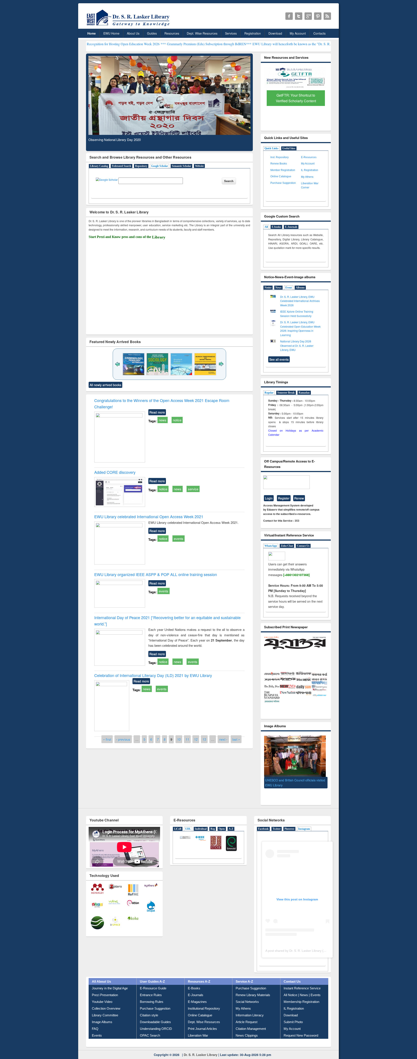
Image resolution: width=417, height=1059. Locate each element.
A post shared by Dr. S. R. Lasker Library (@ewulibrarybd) (305, 943)
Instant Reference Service (302, 980)
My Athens (307, 176)
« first (107, 739)
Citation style (149, 1007)
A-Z (231, 821)
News (278, 287)
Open (222, 821)
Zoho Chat (287, 545)
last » (236, 739)
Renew (299, 498)
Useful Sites (288, 148)
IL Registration (309, 170)
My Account (298, 33)
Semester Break (286, 392)
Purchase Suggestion (283, 182)
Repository (141, 166)
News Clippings (247, 1028)
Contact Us (303, 545)
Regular (269, 392)
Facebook (263, 821)
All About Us (101, 974)
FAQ (95, 1021)
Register (284, 498)
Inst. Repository (279, 157)
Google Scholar (159, 166)
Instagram (304, 821)
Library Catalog (99, 166)
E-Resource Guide (153, 980)
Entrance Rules (151, 987)
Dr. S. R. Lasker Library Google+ (308, 16)
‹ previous (123, 739)
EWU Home (111, 33)
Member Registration (282, 170)
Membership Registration (301, 994)
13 (204, 739)
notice (177, 420)
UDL (188, 821)
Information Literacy (250, 1007)
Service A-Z (244, 974)
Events (97, 1028)
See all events (279, 359)
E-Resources (308, 157)
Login (269, 498)
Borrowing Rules (151, 994)
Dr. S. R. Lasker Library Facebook (289, 16)
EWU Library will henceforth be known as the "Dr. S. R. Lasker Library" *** (259, 44)
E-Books (194, 980)
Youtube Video (102, 994)
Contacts (319, 33)
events (178, 538)
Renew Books (278, 163)
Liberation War (198, 1028)
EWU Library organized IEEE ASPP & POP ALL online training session (155, 574)
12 (196, 739)
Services (231, 33)
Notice (268, 287)
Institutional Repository (204, 1001)
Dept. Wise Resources (202, 33)
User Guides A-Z (152, 974)
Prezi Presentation (105, 987)
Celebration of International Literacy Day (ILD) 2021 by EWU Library (153, 675)
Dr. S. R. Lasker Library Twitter (298, 16)
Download (275, 33)
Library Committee (105, 1007)
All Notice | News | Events (302, 987)
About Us (133, 33)
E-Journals (291, 226)
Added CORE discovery (115, 472)
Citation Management (251, 1021)
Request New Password (301, 1028)
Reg (212, 821)
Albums (300, 287)
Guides (152, 33)
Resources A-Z (199, 974)
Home (91, 33)
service (193, 489)
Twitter (277, 821)
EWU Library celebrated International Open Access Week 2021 (148, 516)
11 (187, 739)
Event (288, 287)
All (266, 226)
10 (179, 739)
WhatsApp (271, 545)
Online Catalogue (280, 176)
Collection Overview (106, 1001)
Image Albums (102, 1014)
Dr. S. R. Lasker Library (200, 1047)
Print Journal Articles (202, 1021)
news (162, 420)
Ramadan (304, 392)
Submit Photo (293, 1014)
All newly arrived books (105, 385)
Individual (201, 821)
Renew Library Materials (253, 987)
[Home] (129, 26)
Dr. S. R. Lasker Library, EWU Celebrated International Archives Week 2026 (300, 301)
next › (223, 739)
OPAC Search (150, 1028)
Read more (157, 412)
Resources (171, 33)
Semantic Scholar (181, 166)
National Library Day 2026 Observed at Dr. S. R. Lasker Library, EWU (296, 345)
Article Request (246, 1014)
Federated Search (121, 166)
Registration (252, 33)
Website (199, 166)
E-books (276, 226)
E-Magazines (197, 994)
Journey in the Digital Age (110, 980)
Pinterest (289, 821)
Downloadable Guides (155, 1014)
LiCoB (177, 821)
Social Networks (247, 994)
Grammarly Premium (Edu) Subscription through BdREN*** (162, 44)
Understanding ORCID (156, 1021)
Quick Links (271, 148)
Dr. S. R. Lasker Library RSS (327, 16)
